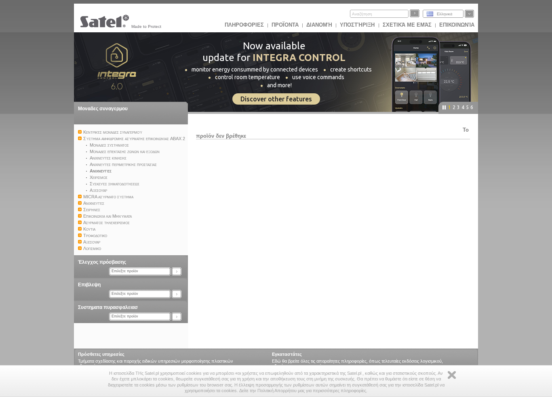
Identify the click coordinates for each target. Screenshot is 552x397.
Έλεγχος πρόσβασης (102, 262)
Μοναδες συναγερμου (103, 108)
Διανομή (319, 25)
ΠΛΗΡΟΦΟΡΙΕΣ (244, 25)
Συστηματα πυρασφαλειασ (108, 307)
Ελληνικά (444, 14)
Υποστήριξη (358, 25)
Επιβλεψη (89, 285)
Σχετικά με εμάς (407, 25)
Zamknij (452, 375)
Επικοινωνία (456, 25)
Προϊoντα (285, 25)
